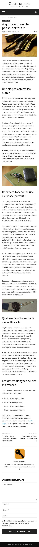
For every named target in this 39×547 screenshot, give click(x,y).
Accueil (4, 17)
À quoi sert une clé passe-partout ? (15, 26)
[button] (3, 12)
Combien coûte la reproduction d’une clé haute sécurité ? (9, 438)
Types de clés (12, 17)
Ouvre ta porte (6, 31)
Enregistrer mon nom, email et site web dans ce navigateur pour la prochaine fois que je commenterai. (19, 523)
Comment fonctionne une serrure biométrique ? (28, 438)
